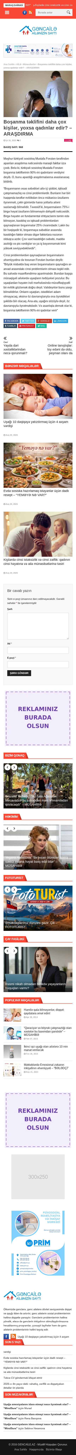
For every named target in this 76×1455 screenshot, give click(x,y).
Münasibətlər (29, 63)
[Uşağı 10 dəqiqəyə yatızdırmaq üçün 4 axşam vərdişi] (38, 395)
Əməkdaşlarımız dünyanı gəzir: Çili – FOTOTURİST (31, 924)
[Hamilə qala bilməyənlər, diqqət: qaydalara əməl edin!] (12, 1014)
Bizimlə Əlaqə (54, 1448)
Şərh (9, 608)
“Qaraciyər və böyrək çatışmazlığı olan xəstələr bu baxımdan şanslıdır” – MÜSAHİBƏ (48, 1031)
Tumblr (11, 325)
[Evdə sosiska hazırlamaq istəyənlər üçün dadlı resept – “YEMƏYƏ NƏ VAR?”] (38, 464)
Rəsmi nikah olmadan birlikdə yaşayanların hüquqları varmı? (35, 985)
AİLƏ (18, 63)
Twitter (29, 320)
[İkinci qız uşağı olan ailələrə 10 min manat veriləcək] (12, 1051)
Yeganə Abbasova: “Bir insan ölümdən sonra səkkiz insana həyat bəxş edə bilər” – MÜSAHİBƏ (36, 861)
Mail (42, 325)
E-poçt (11, 657)
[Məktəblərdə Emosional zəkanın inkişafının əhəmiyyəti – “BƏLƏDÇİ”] (12, 1069)
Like (69, 140)
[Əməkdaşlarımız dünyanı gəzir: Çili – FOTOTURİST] (38, 907)
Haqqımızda (36, 1448)
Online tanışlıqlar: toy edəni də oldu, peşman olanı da (59, 347)
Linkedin (62, 320)
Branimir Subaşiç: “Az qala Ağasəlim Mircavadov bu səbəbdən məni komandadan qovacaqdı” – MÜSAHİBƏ (36, 800)
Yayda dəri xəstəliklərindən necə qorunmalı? (15, 347)
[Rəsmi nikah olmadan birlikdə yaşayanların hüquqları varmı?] (38, 969)
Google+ (45, 320)
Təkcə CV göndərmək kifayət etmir (23, 1377)
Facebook (12, 320)
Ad (9, 643)
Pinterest (28, 325)
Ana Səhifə (9, 63)
